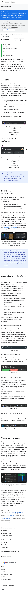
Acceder (24, 2)
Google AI (3, 576)
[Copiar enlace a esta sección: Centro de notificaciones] (24, 438)
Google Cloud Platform (6, 574)
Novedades (4, 530)
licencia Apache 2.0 (11, 515)
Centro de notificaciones (10, 227)
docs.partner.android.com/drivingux (10, 13)
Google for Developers (6, 34)
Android (3, 566)
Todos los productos (6, 579)
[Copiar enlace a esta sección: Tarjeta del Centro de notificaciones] (12, 141)
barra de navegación (14, 459)
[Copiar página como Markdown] (20, 40)
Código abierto (4, 547)
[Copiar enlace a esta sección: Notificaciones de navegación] (24, 326)
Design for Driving (14, 2)
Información (4, 542)
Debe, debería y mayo (6, 535)
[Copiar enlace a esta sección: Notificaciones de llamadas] (22, 355)
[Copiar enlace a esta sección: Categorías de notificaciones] (2, 279)
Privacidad (11, 585)
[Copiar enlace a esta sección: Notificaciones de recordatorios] (2, 416)
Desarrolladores (5, 545)
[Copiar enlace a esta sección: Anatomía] (10, 80)
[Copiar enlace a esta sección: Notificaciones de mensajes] (22, 377)
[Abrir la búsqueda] (20, 2)
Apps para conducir (6, 556)
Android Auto (6, 7)
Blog (2, 554)
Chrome (3, 569)
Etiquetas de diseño (6, 533)
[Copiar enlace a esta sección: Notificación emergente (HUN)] (24, 117)
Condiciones (4, 585)
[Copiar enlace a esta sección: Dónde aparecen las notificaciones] (14, 193)
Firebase (3, 571)
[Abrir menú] (2, 2)
